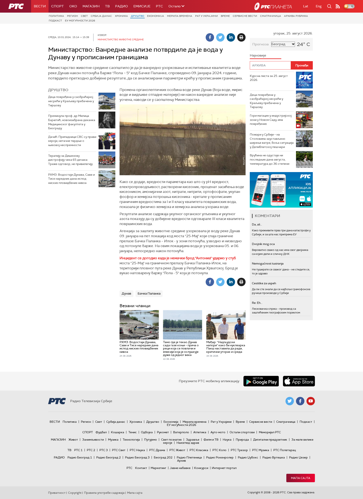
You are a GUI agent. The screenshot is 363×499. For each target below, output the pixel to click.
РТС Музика (260, 450)
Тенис (132, 432)
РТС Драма (157, 450)
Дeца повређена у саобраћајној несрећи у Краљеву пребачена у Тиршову (71, 101)
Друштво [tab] (58, 89)
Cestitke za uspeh (264, 283)
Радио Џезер (298, 457)
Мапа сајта (300, 478)
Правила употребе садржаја (104, 493)
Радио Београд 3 (137, 457)
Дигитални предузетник (270, 439)
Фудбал (101, 432)
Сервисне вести (245, 16)
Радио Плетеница (189, 457)
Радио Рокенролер (220, 457)
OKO (73, 6)
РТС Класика (198, 450)
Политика (56, 16)
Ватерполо (181, 432)
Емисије (141, 6)
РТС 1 (78, 450)
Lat (305, 6)
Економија (155, 16)
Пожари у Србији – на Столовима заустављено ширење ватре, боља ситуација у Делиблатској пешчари (272, 141)
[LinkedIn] (231, 37)
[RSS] (338, 6)
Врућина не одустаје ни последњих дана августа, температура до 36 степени (269, 159)
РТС (159, 6)
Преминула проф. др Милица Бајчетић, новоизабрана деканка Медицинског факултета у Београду (71, 122)
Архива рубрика (296, 16)
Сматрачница (270, 16)
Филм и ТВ (211, 439)
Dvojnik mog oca (263, 244)
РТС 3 (103, 450)
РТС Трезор (239, 450)
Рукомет (163, 432)
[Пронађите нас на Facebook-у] (300, 401)
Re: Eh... (257, 303)
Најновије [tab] (258, 55)
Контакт (141, 468)
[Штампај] (241, 37)
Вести (40, 6)
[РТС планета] (273, 6)
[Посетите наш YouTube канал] (310, 401)
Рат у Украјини (206, 16)
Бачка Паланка (149, 293)
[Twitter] (220, 37)
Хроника (121, 16)
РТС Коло (219, 450)
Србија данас (101, 16)
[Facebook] (210, 37)
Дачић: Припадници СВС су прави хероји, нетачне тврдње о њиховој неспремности (72, 141)
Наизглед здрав (187, 443)
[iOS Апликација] (281, 190)
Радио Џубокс (248, 457)
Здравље (192, 439)
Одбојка (147, 432)
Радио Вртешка (273, 457)
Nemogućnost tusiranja (268, 263)
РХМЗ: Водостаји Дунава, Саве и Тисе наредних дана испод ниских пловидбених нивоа (71, 179)
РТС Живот (177, 450)
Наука (227, 439)
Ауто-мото (217, 432)
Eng (319, 6)
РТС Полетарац (284, 450)
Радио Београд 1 (79, 457)
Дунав (126, 293)
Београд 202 (163, 457)
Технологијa (131, 439)
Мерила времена (179, 16)
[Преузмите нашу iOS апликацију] (299, 381)
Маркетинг (158, 468)
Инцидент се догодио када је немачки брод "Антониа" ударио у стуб (178, 258)
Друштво (137, 16)
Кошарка (117, 432)
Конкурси (201, 468)
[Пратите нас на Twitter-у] (289, 401)
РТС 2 (91, 450)
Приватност (57, 493)
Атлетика (199, 432)
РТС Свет (118, 450)
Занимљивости (93, 439)
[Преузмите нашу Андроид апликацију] (261, 381)
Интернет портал (224, 468)
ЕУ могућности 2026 (80, 20)
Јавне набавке (180, 468)
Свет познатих (171, 439)
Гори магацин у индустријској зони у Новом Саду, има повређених (271, 120)
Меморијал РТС (270, 432)
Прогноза (260, 44)
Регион (72, 16)
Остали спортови (242, 432)
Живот (73, 439)
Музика (113, 439)
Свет (84, 16)
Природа (242, 439)
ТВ (107, 6)
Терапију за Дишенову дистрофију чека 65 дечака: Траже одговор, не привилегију (70, 160)
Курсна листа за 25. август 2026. (269, 78)
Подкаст (55, 20)
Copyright (75, 493)
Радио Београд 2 (108, 457)
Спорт (57, 6)
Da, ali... (257, 224)
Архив (181, 460)
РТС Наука (137, 450)
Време (225, 16)
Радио (121, 6)
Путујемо (150, 439)
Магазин (91, 6)
